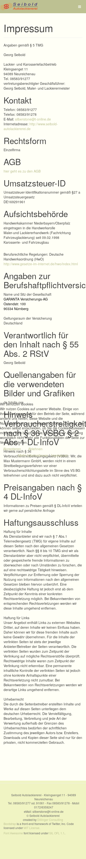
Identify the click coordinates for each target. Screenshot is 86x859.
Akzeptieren (12, 448)
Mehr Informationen (33, 455)
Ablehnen (35, 448)
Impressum (59, 455)
